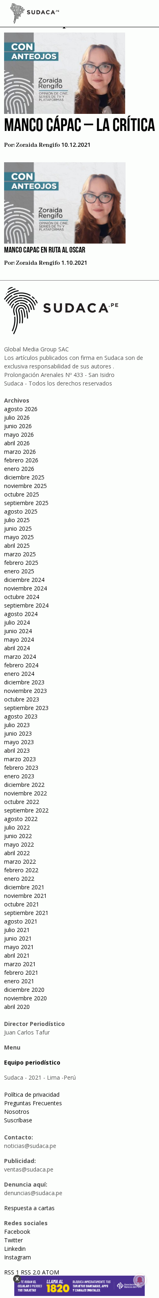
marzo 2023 (20, 759)
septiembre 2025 (26, 503)
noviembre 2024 (25, 588)
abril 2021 (17, 955)
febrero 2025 (21, 562)
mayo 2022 (19, 844)
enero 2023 (19, 776)
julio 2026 (17, 417)
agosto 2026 (21, 409)
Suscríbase (18, 1120)
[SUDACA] (34, 14)
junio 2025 (18, 528)
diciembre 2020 (24, 989)
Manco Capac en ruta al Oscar (44, 250)
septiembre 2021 (26, 913)
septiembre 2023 (26, 708)
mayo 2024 (19, 639)
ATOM (50, 1272)
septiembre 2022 (26, 810)
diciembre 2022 (24, 784)
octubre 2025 (21, 494)
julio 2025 (17, 520)
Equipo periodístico (32, 1062)
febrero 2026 (21, 460)
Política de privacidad (32, 1094)
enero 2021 (19, 981)
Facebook (17, 1231)
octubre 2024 (21, 597)
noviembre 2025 (25, 486)
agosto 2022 (21, 819)
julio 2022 (17, 827)
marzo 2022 (20, 861)
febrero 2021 (21, 972)
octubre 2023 (21, 699)
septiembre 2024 (26, 605)
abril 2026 (17, 443)
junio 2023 (18, 733)
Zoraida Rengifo (38, 145)
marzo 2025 (20, 554)
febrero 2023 (21, 767)
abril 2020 (17, 1007)
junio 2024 (18, 631)
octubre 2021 (21, 904)
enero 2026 (19, 469)
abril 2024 (17, 648)
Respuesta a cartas (29, 1208)
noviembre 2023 (25, 691)
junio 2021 (18, 938)
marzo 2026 (20, 451)
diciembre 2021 (24, 887)
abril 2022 (17, 853)
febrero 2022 (21, 870)
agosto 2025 (21, 511)
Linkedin (15, 1248)
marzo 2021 (20, 964)
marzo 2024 (20, 656)
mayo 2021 (19, 947)
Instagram (17, 1257)
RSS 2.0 (30, 1272)
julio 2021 (17, 930)
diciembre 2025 (24, 477)
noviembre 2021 (25, 895)
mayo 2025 (19, 537)
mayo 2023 (19, 742)
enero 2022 (19, 878)
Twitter (13, 1240)
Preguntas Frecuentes (33, 1103)
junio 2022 (18, 836)
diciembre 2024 (24, 580)
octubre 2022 (21, 802)
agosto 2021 (21, 921)
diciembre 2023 (24, 682)
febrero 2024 (21, 665)
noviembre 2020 (25, 998)
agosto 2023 (21, 716)
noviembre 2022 (25, 793)
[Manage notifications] (139, 1280)
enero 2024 (19, 673)
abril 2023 (17, 750)
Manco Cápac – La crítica (79, 126)
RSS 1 (12, 1272)
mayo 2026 (19, 434)
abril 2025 (17, 545)
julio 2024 (17, 622)
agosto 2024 (21, 614)
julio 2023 (17, 725)
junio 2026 (18, 426)
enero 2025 (19, 571)
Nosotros (16, 1111)
